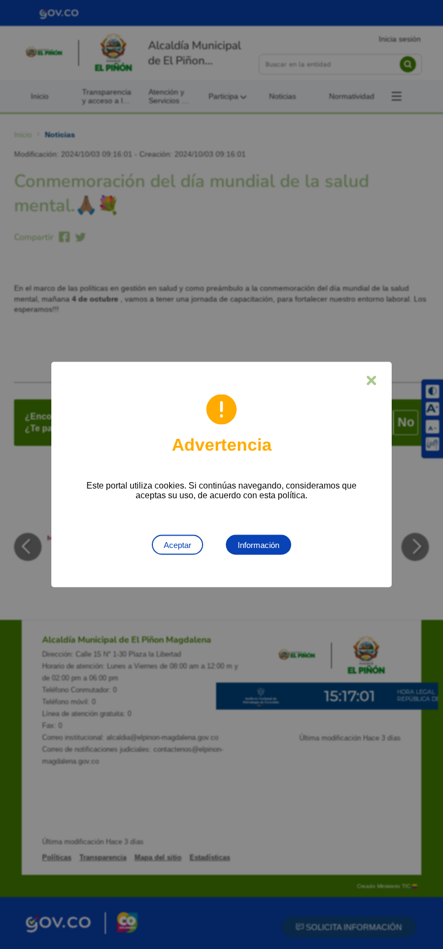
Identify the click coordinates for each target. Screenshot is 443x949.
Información (258, 545)
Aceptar (177, 545)
